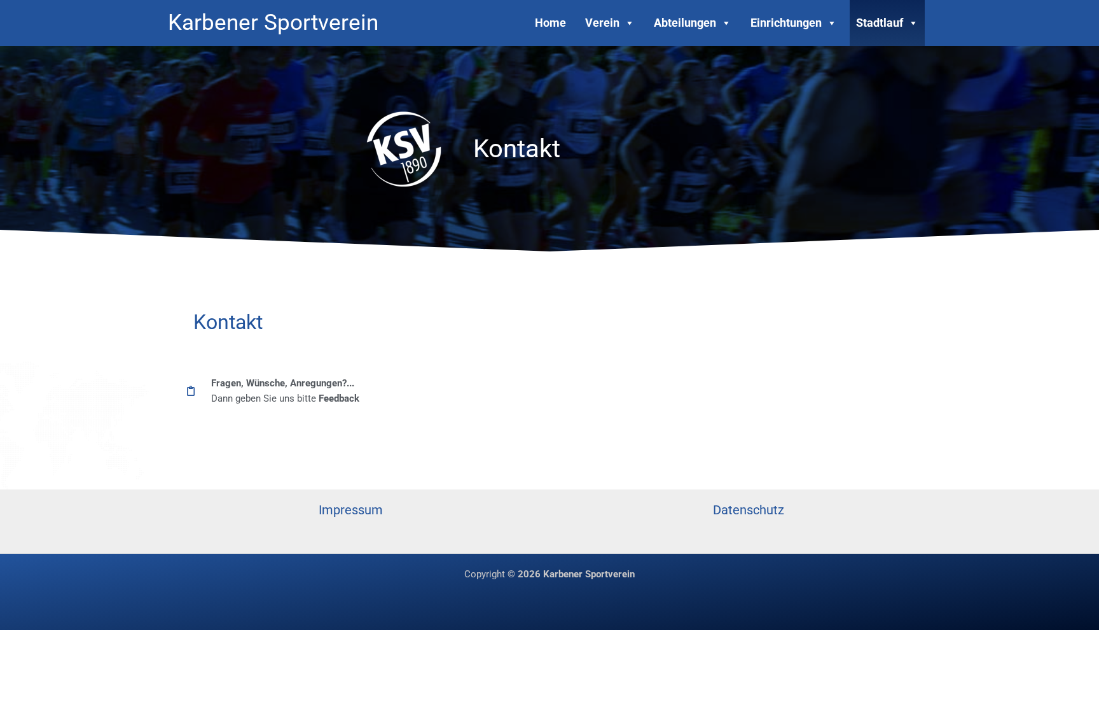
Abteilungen (685, 22)
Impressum (351, 509)
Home (550, 22)
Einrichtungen (786, 22)
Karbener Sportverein (273, 23)
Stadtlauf (879, 22)
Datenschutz (748, 509)
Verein (602, 22)
